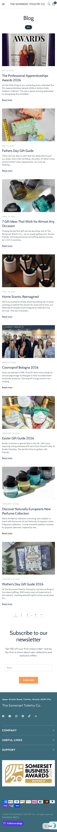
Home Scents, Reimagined (20, 297)
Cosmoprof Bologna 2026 (20, 367)
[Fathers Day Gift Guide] (28, 124)
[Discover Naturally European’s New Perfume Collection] (28, 483)
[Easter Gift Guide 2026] (28, 412)
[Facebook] (5, 716)
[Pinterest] (25, 716)
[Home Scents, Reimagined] (28, 270)
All (28, 27)
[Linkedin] (38, 716)
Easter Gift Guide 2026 (18, 438)
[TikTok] (31, 716)
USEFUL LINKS (12, 740)
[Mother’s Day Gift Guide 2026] (28, 558)
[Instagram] (18, 716)
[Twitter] (12, 716)
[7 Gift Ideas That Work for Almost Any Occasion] (28, 195)
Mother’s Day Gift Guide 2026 (22, 584)
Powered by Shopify (10, 817)
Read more (7, 100)
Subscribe (28, 680)
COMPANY (9, 730)
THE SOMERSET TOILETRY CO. (27, 4)
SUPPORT (8, 749)
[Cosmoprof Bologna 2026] (28, 341)
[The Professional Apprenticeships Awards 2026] (28, 49)
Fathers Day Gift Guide (17, 151)
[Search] (49, 4)
